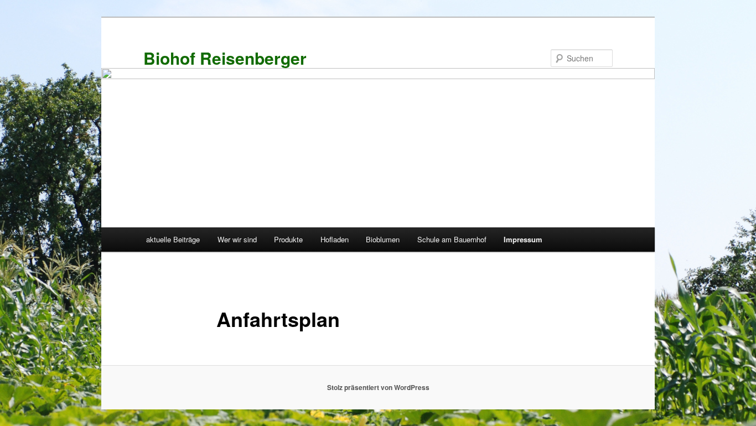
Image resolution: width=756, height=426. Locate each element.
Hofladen (334, 239)
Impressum (523, 239)
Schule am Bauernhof (451, 239)
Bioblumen (383, 239)
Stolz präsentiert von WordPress (378, 387)
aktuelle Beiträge (173, 239)
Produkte (288, 239)
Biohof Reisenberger (225, 58)
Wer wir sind (237, 239)
